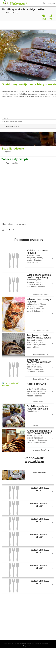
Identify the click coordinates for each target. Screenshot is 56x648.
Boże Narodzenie (8, 121)
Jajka (43, 330)
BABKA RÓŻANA (36, 384)
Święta (40, 294)
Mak (16, 121)
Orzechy (44, 450)
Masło (50, 450)
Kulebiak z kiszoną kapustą (37, 251)
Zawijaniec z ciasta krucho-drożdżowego (39, 336)
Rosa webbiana (39, 472)
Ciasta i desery (38, 401)
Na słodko (36, 330)
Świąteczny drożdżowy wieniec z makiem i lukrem (39, 362)
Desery (35, 379)
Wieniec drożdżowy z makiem (39, 300)
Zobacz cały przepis (14, 159)
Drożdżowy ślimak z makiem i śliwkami (38, 407)
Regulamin (27, 646)
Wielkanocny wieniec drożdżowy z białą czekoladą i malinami (39, 277)
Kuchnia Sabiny (12, 162)
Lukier (20, 121)
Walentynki (48, 294)
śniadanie (36, 450)
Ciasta (35, 294)
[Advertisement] (28, 192)
